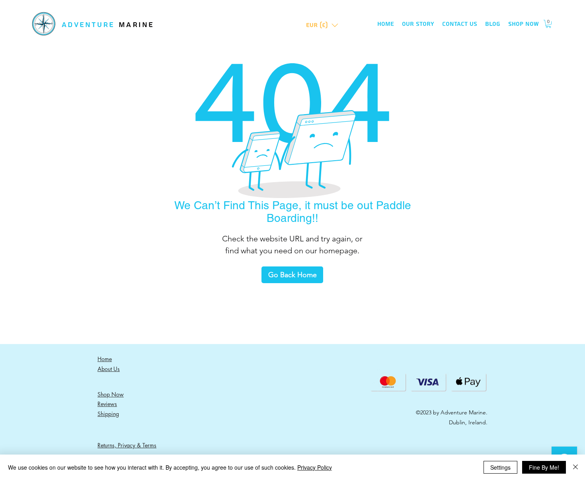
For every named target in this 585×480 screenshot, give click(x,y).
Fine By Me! (544, 467)
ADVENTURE (90, 25)
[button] (322, 25)
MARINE (136, 25)
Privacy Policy (314, 467)
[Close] (575, 467)
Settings (500, 467)
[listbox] (322, 25)
